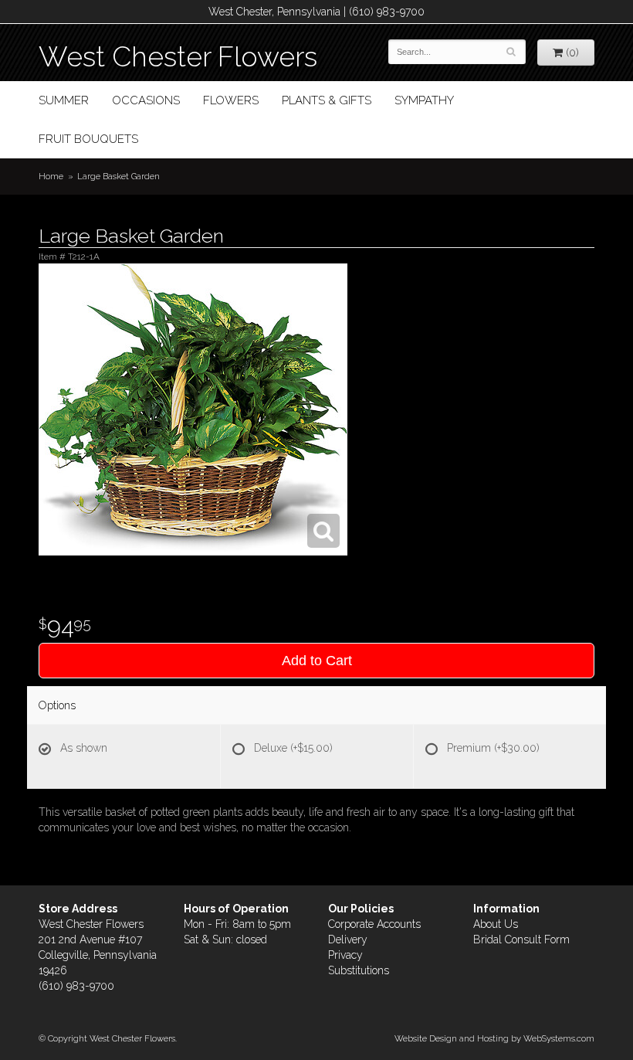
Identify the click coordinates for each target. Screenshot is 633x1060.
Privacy (345, 955)
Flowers (231, 100)
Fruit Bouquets (88, 139)
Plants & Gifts (326, 100)
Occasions (146, 100)
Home (51, 176)
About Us (495, 924)
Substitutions (358, 970)
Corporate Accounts (374, 924)
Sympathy (424, 100)
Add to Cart (317, 660)
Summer (64, 100)
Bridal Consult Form (521, 939)
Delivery (347, 939)
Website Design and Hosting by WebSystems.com (494, 1038)
